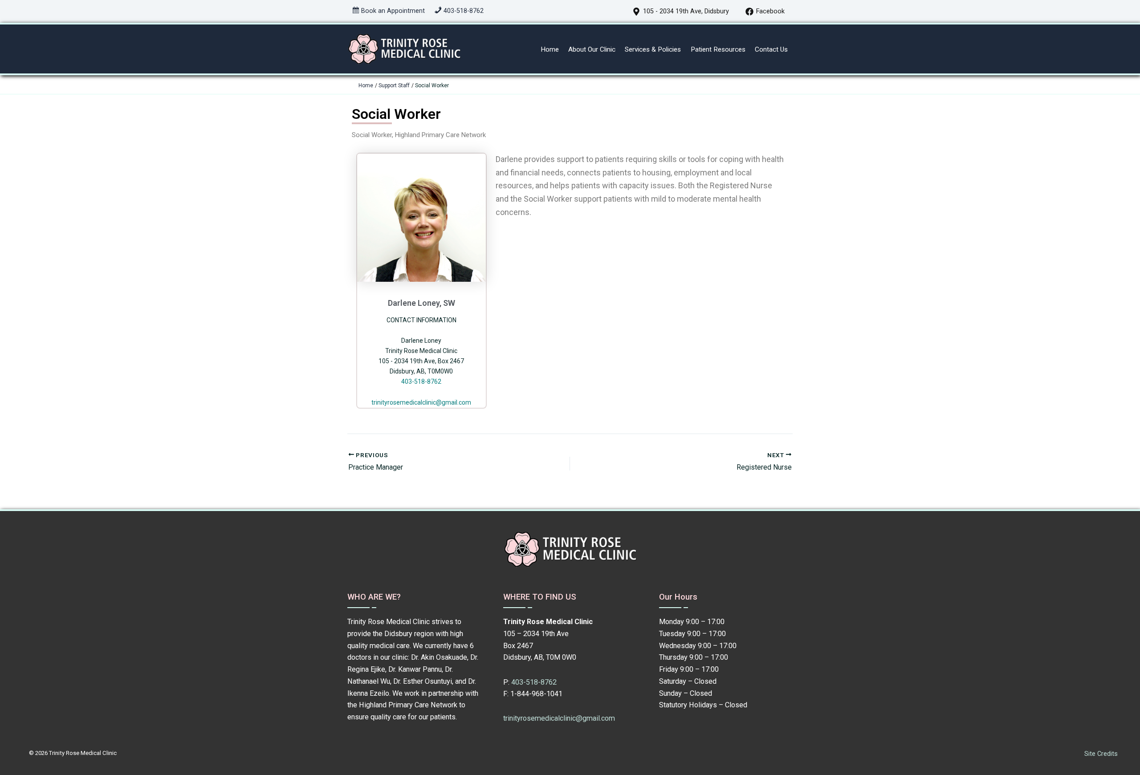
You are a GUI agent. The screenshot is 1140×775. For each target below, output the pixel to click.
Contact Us (771, 49)
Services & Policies (653, 49)
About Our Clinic (591, 49)
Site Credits (1101, 754)
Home (550, 49)
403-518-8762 (421, 381)
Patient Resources (718, 49)
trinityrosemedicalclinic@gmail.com (421, 402)
